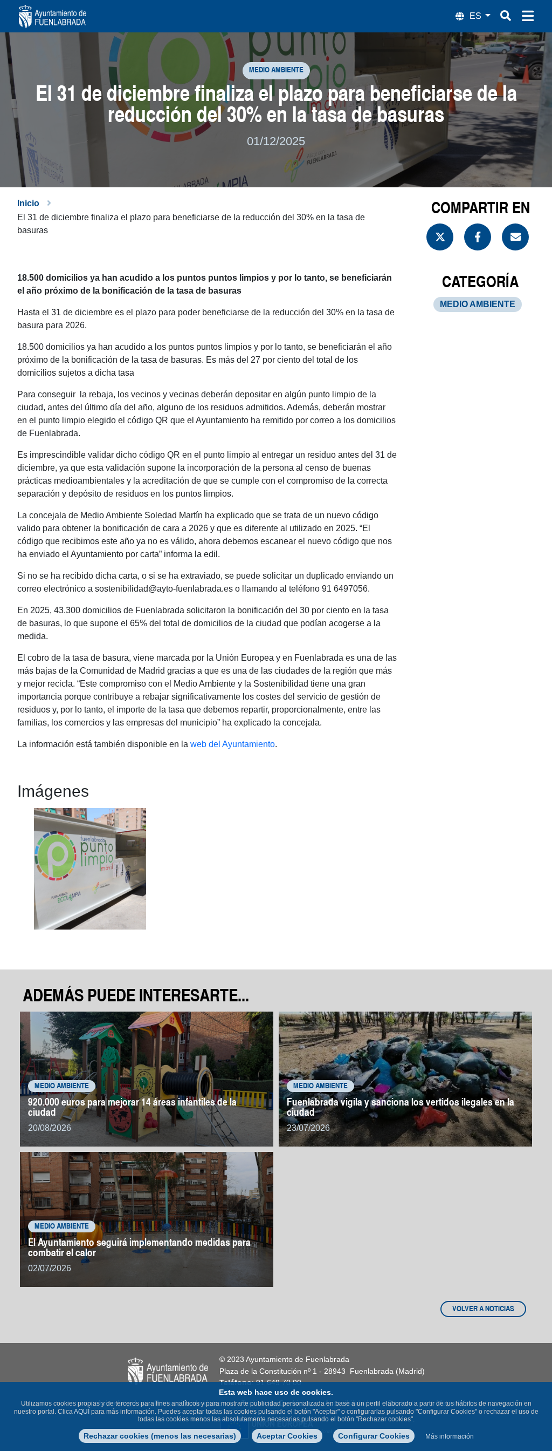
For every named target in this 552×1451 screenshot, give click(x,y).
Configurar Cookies (374, 1436)
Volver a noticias (483, 1309)
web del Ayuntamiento (232, 744)
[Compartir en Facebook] (477, 236)
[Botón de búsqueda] (505, 16)
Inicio (28, 203)
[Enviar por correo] (515, 236)
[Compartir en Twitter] (439, 236)
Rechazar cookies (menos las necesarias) (160, 1436)
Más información (449, 1436)
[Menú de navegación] (527, 16)
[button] (90, 869)
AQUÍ (81, 1411)
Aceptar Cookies (287, 1436)
